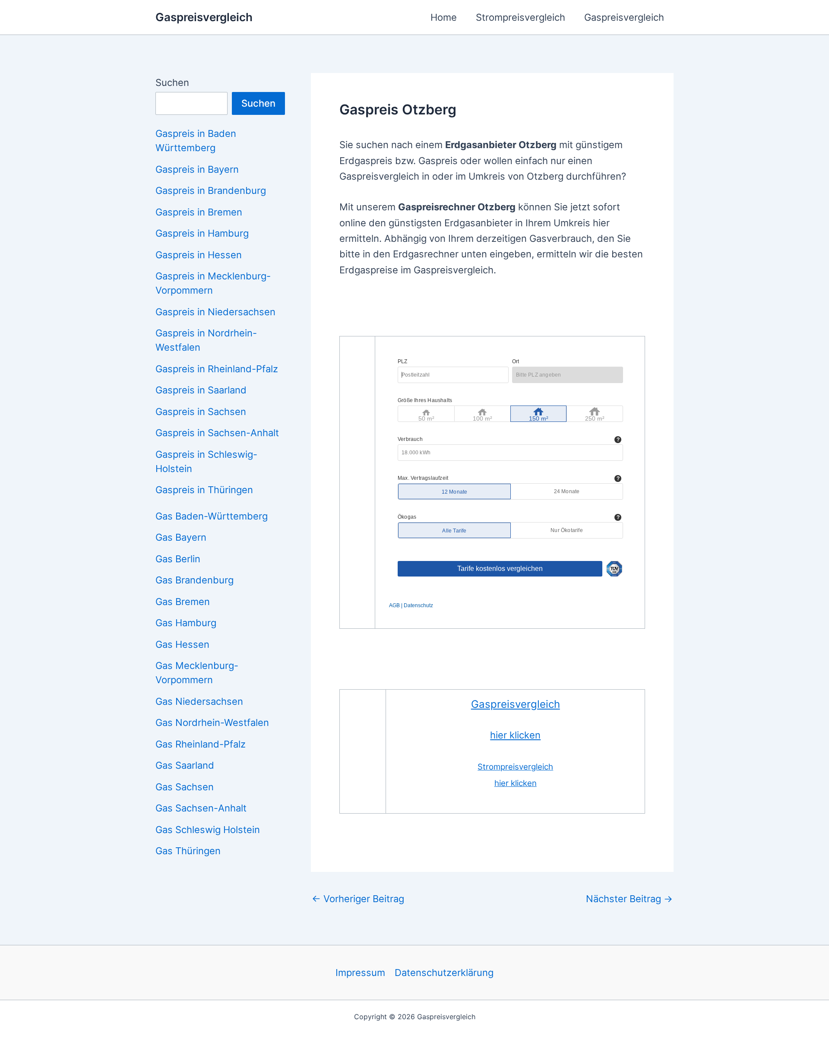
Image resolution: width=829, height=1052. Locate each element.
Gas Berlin (177, 558)
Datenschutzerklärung (444, 972)
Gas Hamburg (185, 622)
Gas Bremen (182, 601)
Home (443, 17)
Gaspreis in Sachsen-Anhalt (217, 432)
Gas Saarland (184, 765)
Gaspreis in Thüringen (204, 489)
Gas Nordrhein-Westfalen (212, 722)
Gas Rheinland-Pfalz (200, 744)
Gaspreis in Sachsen (200, 411)
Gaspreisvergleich (204, 17)
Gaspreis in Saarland (201, 390)
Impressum (360, 972)
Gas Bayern (180, 537)
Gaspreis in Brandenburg (210, 190)
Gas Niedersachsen (199, 701)
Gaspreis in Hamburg (202, 233)
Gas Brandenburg (194, 580)
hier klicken (515, 735)
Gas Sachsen (184, 786)
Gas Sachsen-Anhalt (201, 808)
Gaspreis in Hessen (198, 254)
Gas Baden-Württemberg (211, 516)
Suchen (172, 82)
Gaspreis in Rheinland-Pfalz (216, 368)
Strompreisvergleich (520, 17)
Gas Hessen (182, 644)
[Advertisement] (496, 312)
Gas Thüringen (188, 850)
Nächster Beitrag (629, 898)
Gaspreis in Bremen (198, 212)
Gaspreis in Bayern (197, 169)
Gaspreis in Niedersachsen (215, 311)
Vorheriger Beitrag (358, 898)
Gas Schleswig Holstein (207, 829)
